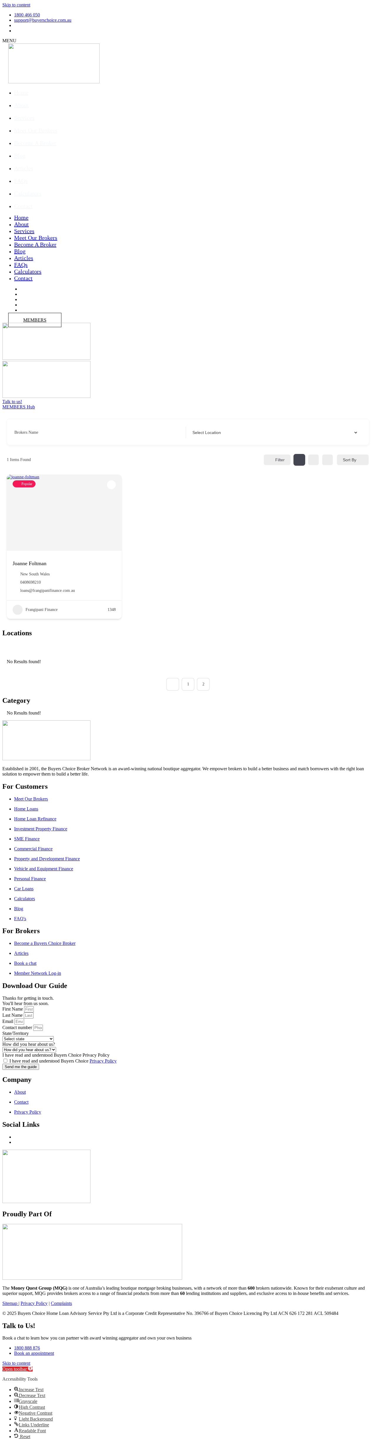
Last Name (12, 1015)
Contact (23, 206)
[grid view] (299, 460)
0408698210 (30, 582)
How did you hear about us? (28, 1044)
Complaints (61, 1303)
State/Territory (15, 1033)
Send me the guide (21, 1067)
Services (24, 117)
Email (7, 1021)
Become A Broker (35, 143)
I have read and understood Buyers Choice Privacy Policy (56, 1055)
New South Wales (35, 574)
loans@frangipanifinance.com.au (47, 590)
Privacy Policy (103, 1060)
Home (21, 92)
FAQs (21, 181)
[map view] (327, 460)
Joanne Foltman (29, 563)
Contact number (17, 1027)
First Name (12, 1008)
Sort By (349, 459)
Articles (23, 168)
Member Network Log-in (37, 973)
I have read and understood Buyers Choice (63, 1060)
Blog (20, 155)
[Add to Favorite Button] (111, 484)
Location (198, 432)
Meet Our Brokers (35, 130)
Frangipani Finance (42, 609)
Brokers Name (26, 432)
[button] (17, 1369)
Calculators (27, 193)
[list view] (313, 460)
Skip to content (16, 4)
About (21, 105)
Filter (280, 459)
